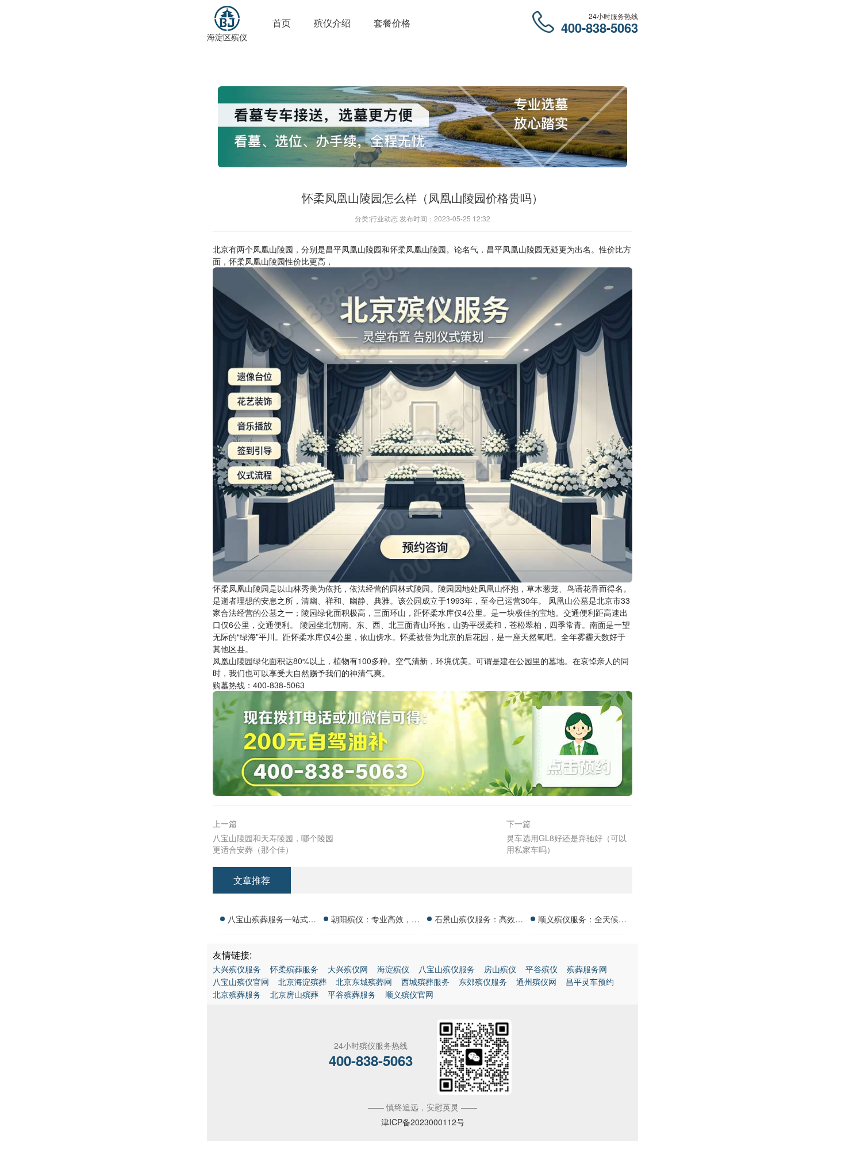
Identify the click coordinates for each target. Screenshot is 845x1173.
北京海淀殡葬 (302, 981)
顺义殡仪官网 (409, 994)
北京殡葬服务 (237, 994)
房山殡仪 (500, 969)
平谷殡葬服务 (352, 994)
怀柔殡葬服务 (294, 969)
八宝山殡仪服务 (446, 969)
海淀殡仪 (393, 969)
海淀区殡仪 (227, 37)
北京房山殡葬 (294, 994)
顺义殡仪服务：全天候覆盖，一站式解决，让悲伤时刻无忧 (582, 920)
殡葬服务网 (587, 969)
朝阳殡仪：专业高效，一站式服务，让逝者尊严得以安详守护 (375, 920)
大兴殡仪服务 (237, 969)
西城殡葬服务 (425, 981)
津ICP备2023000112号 (422, 1122)
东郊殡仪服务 (483, 981)
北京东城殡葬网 (364, 981)
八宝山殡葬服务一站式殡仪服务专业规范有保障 (272, 920)
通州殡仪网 (536, 981)
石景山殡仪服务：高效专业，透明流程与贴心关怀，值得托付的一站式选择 (479, 920)
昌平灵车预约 (590, 981)
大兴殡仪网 (348, 969)
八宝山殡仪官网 (241, 981)
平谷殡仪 (541, 969)
